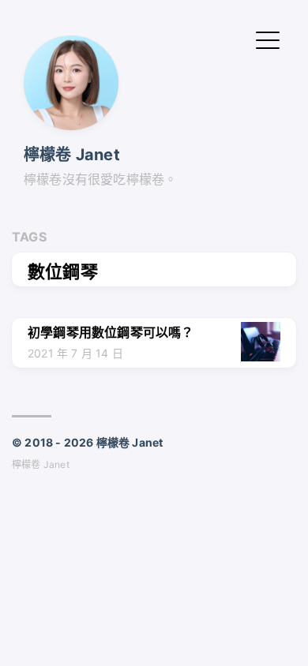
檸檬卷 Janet (72, 154)
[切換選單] (267, 39)
